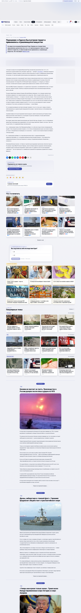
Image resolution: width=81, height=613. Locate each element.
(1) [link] (28, 212)
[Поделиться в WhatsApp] (12, 158)
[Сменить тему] (73, 22)
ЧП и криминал (39, 21)
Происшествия (10, 356)
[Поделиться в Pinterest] (23, 158)
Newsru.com (26, 51)
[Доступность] (78, 1)
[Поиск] (67, 22)
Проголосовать (15, 258)
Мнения (54, 21)
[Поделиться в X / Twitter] (10, 158)
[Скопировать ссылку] (31, 158)
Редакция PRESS (23, 37)
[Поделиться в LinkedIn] (18, 158)
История (9, 312)
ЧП (7, 334)
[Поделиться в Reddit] (20, 158)
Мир (33, 21)
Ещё (59, 21)
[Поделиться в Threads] (25, 158)
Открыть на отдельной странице (40, 485)
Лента (21, 21)
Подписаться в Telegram (15, 168)
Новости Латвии (27, 21)
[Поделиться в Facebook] (7, 158)
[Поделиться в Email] (28, 158)
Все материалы (71, 312)
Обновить (71, 309)
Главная (15, 21)
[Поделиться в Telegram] (15, 158)
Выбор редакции (47, 21)
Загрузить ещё (40, 240)
